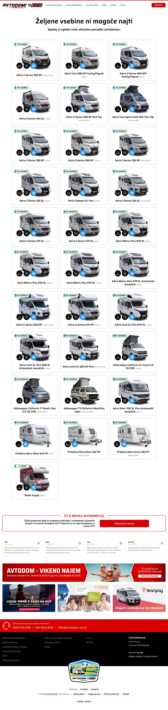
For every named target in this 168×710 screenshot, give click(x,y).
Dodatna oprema (74, 5)
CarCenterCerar (51, 694)
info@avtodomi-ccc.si (72, 627)
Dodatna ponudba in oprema (14, 646)
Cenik (104, 5)
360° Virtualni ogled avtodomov (58, 638)
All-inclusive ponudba (11, 651)
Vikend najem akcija (10, 660)
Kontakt (89, 642)
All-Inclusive (92, 5)
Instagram (95, 689)
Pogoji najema (78, 694)
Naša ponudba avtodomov (13, 638)
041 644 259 (44, 627)
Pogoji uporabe (94, 694)
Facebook (84, 689)
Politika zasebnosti (111, 694)
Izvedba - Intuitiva (84, 701)
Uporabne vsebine (52, 642)
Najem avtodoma (54, 5)
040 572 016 (22, 627)
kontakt (158, 5)
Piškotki (126, 694)
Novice (113, 5)
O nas (122, 5)
